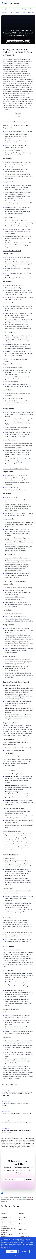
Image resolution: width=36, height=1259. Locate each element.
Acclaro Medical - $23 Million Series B (14, 581)
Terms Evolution (8, 918)
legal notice (7, 1247)
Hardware (31, 12)
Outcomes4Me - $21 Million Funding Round (16, 469)
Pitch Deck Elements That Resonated (14, 808)
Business (4, 12)
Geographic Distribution (10, 723)
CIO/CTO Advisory (6, 1217)
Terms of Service (24, 1236)
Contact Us (22, 1217)
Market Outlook (8, 946)
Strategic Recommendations (11, 1009)
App (24, 12)
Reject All (18, 1256)
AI (11, 12)
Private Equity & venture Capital (15, 41)
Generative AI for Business (8, 1228)
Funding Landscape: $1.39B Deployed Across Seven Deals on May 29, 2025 (17, 52)
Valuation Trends (8, 888)
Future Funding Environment (11, 950)
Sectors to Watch (8, 970)
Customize (24, 1251)
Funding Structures (8, 739)
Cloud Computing (6, 1220)
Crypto (17, 12)
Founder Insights (9, 770)
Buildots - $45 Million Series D (12, 251)
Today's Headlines (27, 9)
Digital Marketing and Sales (9, 1222)
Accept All (11, 1251)
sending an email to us (19, 1145)
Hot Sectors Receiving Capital (11, 685)
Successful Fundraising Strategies (13, 774)
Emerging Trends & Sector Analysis (16, 682)
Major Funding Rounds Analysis (15, 122)
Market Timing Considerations (12, 831)
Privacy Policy (23, 1233)
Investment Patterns (8, 858)
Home (15, 9)
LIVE (6, 9)
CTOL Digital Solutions (12, 3)
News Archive (23, 1224)
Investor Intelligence (10, 855)
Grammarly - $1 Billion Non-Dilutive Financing (17, 125)
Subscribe (29, 1179)
